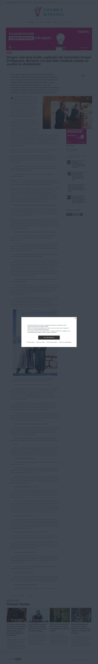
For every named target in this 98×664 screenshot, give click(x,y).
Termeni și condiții (40, 342)
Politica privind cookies (52, 342)
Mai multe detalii (30, 342)
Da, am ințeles (49, 337)
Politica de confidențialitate (65, 342)
